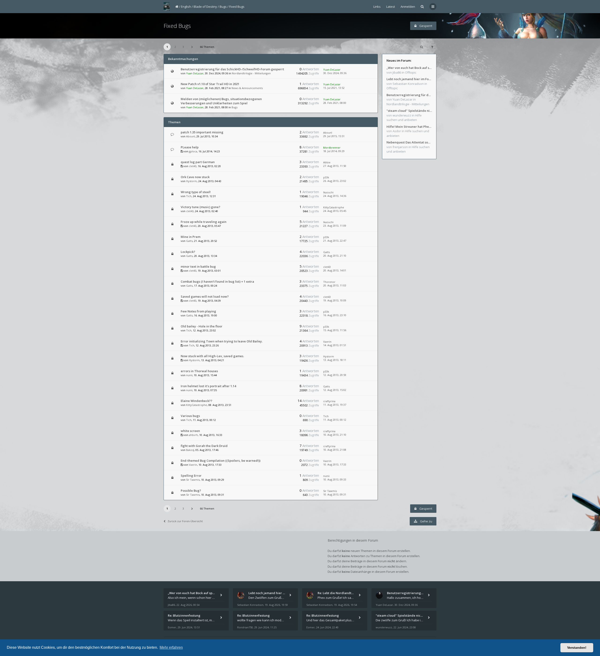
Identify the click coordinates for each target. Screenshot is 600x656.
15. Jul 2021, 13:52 (334, 88)
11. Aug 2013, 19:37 (334, 404)
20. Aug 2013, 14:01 (334, 270)
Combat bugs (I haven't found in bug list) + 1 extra (217, 281)
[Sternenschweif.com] (167, 6)
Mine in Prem (190, 237)
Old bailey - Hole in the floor (201, 326)
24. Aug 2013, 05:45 (334, 211)
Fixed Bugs (236, 6)
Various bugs (190, 416)
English (186, 6)
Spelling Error (191, 475)
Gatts (189, 241)
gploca (193, 151)
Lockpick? (188, 252)
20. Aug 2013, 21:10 (334, 255)
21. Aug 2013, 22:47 (334, 240)
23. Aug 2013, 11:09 (334, 225)
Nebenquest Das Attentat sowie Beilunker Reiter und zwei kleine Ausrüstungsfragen (409, 142)
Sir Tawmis (193, 479)
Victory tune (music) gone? (200, 207)
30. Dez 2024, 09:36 (334, 73)
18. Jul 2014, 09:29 (334, 151)
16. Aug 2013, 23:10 (334, 315)
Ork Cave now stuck (195, 177)
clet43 (192, 166)
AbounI (190, 136)
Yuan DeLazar (194, 73)
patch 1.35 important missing (202, 132)
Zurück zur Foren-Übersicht (185, 521)
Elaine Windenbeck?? (196, 401)
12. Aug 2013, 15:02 (334, 390)
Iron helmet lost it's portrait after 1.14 (208, 386)
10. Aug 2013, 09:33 (334, 479)
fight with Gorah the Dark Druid (204, 446)
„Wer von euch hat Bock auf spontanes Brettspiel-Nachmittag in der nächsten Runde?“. (409, 68)
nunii (189, 375)
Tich (188, 196)
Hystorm (191, 181)
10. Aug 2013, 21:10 (334, 434)
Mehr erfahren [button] (171, 647)
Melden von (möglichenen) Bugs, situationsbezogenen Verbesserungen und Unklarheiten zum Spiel (221, 101)
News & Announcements (247, 88)
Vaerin (327, 341)
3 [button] (183, 47)
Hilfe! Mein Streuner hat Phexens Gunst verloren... (409, 126)
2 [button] (175, 47)
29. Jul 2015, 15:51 (334, 136)
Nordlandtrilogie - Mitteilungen (251, 73)
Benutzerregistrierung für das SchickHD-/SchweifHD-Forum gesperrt (232, 69)
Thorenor (329, 282)
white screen (190, 431)
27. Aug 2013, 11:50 (334, 166)
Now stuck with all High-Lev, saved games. (212, 356)
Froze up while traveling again (203, 222)
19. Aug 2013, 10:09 (334, 300)
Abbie (326, 162)
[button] (192, 47)
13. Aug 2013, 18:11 (334, 360)
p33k (326, 177)
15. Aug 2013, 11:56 (334, 330)
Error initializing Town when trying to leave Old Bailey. (221, 341)
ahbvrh (193, 435)
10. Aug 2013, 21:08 (334, 449)
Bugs (223, 6)
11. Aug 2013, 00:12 (334, 419)
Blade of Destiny (205, 6)
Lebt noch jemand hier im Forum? (409, 79)
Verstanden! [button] (576, 647)
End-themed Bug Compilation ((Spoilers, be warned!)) (220, 460)
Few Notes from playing (198, 311)
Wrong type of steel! (196, 192)
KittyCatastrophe (333, 207)
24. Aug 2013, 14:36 (334, 196)
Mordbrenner (332, 147)
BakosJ (190, 450)
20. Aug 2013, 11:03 (334, 285)
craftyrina (329, 401)
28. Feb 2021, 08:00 (334, 103)
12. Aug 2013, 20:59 (334, 375)
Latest (390, 6)
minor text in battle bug (198, 266)
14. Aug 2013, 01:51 (334, 345)
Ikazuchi (328, 192)
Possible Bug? (191, 490)
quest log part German (198, 162)
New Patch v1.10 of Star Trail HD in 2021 (210, 84)
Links (377, 6)
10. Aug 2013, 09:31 (334, 494)
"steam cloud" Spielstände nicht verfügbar (409, 111)
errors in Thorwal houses (199, 371)
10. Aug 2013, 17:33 (334, 464)
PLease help (190, 147)
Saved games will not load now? (205, 296)
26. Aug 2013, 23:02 (334, 181)
